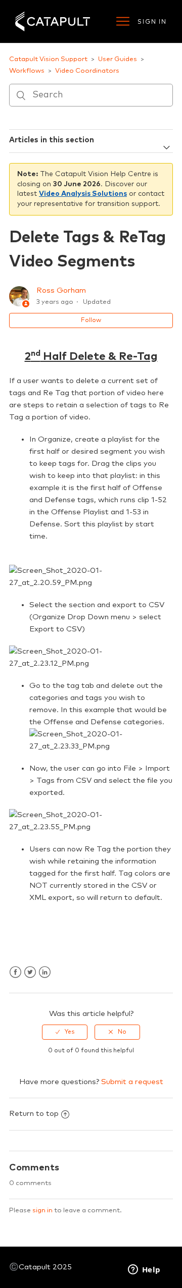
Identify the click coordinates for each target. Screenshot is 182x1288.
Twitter (30, 972)
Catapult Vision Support (48, 59)
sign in (42, 1210)
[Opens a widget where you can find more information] (144, 1270)
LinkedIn (44, 972)
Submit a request (132, 1082)
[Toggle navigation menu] (122, 21)
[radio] (64, 1032)
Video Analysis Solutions (83, 193)
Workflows (26, 71)
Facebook (15, 972)
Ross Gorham (61, 290)
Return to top (34, 1113)
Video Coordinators (87, 71)
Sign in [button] (152, 22)
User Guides (117, 59)
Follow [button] (91, 320)
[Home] (52, 29)
